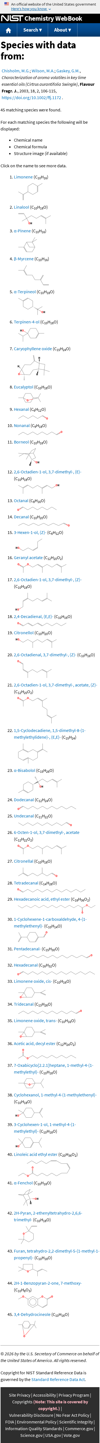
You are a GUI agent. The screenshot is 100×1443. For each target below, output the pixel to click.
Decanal (21, 516)
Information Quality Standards (33, 1428)
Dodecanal (24, 799)
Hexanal (21, 409)
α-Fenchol (23, 1183)
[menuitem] (8, 30)
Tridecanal (24, 1004)
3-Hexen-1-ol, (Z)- (30, 532)
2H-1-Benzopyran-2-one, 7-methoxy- (48, 1283)
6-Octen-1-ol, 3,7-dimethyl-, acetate (46, 832)
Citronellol (24, 632)
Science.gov (31, 1435)
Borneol (21, 442)
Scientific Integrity (76, 1422)
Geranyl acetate (28, 557)
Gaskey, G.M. (68, 70)
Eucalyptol (23, 387)
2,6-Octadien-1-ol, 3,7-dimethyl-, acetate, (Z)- (55, 685)
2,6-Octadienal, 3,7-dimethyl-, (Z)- (45, 654)
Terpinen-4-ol (26, 322)
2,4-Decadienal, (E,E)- (33, 616)
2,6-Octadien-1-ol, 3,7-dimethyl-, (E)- (47, 471)
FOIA (9, 1422)
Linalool (21, 207)
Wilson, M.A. (43, 70)
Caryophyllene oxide (33, 348)
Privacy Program (74, 1395)
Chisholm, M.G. (16, 70)
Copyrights (22, 1401)
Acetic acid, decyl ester (35, 1043)
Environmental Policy (36, 1422)
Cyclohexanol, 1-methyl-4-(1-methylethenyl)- (55, 1095)
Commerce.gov (79, 1428)
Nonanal (22, 425)
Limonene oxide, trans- (35, 1020)
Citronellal (23, 861)
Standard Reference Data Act (58, 1379)
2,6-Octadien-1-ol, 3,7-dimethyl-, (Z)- (48, 579)
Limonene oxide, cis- (33, 981)
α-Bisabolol (24, 770)
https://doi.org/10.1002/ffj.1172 (31, 97)
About (60, 30)
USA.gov (53, 1435)
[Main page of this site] (8, 30)
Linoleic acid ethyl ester (36, 1154)
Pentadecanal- (27, 948)
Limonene (23, 177)
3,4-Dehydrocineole (32, 1314)
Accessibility (44, 1395)
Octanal (21, 500)
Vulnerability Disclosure (31, 1415)
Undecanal (24, 816)
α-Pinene (22, 230)
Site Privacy (19, 1395)
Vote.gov (72, 1435)
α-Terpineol (25, 291)
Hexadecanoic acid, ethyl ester (42, 899)
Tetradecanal (26, 883)
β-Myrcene (24, 258)
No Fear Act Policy (72, 1415)
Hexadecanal (26, 965)
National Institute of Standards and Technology (12, 18)
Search (30, 30)
